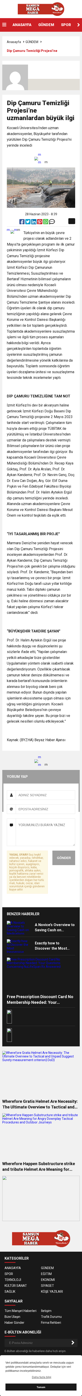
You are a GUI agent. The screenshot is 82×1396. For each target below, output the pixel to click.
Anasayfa (14, 42)
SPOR (66, 25)
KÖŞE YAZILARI (52, 1291)
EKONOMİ (48, 1280)
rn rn (39, 158)
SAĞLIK (10, 1291)
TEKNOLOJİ (13, 1280)
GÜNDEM (46, 25)
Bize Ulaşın (12, 1317)
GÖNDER (64, 858)
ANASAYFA (22, 25)
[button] (78, 25)
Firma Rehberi (51, 1322)
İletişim (46, 1311)
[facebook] (22, 223)
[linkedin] (34, 223)
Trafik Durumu (51, 1317)
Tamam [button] (41, 1387)
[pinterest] (40, 223)
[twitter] (28, 223)
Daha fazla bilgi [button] (41, 1377)
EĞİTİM (46, 1274)
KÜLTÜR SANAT (16, 1285)
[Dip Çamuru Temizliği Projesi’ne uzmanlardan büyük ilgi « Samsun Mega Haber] (41, 9)
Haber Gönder (14, 1322)
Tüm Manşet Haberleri (20, 1311)
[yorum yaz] (52, 223)
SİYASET (47, 1285)
